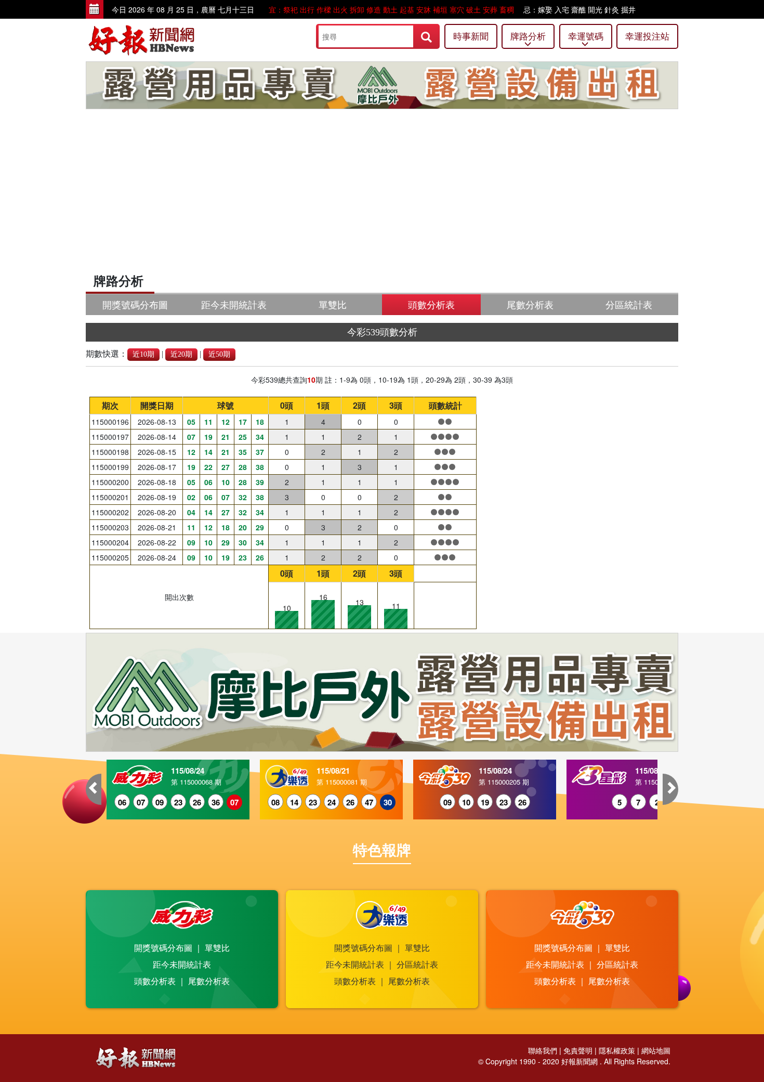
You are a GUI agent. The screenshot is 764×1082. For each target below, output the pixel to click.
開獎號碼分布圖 (135, 304)
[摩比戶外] (382, 691)
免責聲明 (577, 1050)
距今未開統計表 (234, 304)
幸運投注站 (647, 36)
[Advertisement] (382, 190)
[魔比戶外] (382, 84)
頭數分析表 (431, 304)
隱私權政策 (617, 1050)
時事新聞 (471, 36)
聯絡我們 (542, 1050)
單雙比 (333, 304)
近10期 (143, 354)
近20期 (181, 354)
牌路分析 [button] (528, 36)
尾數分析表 (530, 304)
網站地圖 (655, 1050)
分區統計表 (628, 304)
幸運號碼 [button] (585, 36)
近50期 (219, 354)
